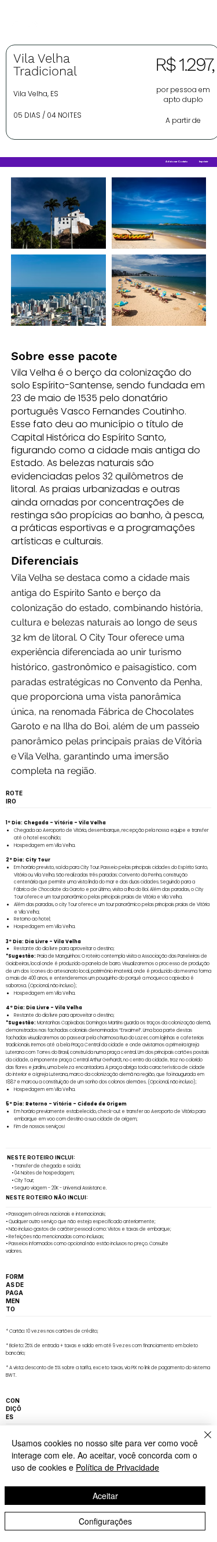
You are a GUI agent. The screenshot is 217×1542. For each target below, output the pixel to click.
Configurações (105, 1521)
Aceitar (105, 1495)
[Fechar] (201, 1442)
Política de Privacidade (117, 1467)
